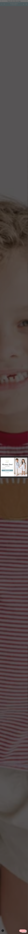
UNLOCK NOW (7, 470)
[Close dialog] (26, 458)
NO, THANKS (7, 472)
